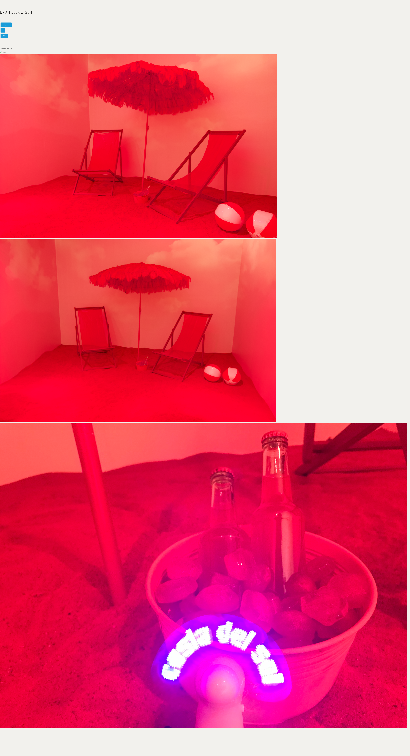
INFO (4, 36)
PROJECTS (6, 25)
